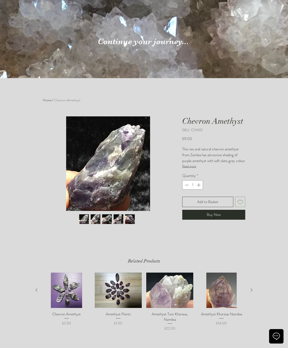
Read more (189, 166)
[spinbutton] (193, 185)
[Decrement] (186, 185)
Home (47, 100)
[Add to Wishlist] (240, 202)
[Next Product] (251, 290)
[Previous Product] (36, 290)
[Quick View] (66, 290)
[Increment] (199, 185)
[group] (144, 302)
